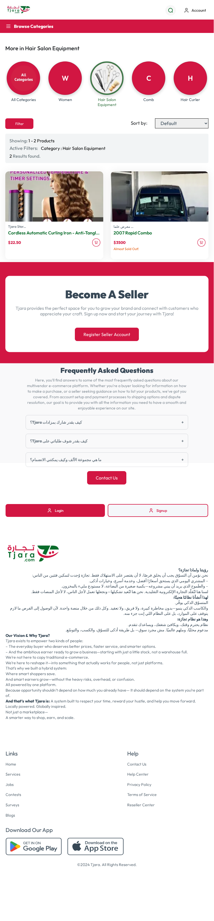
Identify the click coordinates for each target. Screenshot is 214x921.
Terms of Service (142, 794)
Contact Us (107, 478)
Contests (13, 794)
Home (11, 764)
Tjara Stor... (17, 226)
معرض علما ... (123, 226)
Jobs (10, 784)
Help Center (138, 774)
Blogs (10, 815)
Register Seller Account (106, 334)
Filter (19, 123)
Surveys (12, 804)
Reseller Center (141, 804)
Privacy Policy (139, 784)
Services (13, 774)
